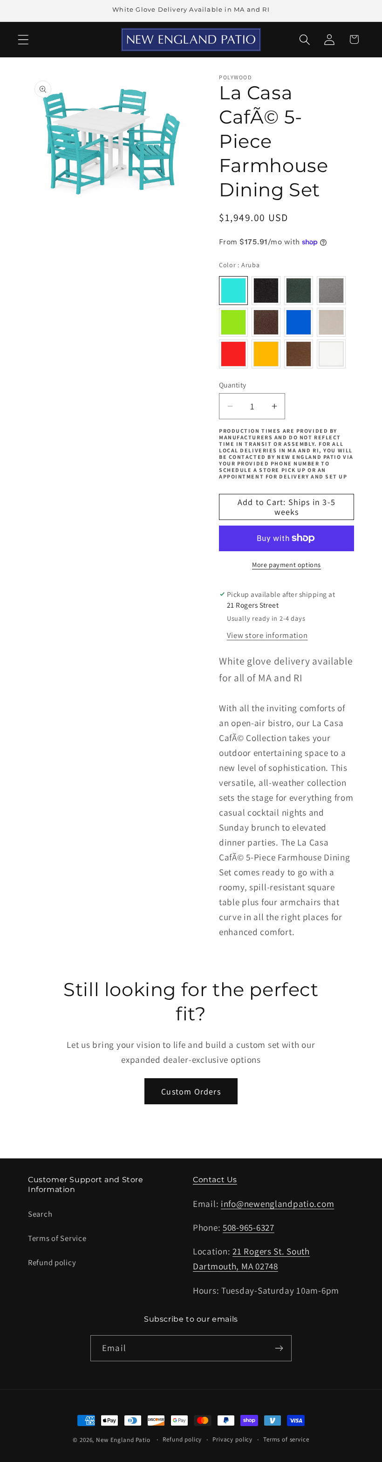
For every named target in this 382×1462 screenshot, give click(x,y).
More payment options (286, 564)
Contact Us (215, 1179)
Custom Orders (191, 1091)
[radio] (233, 290)
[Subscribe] (278, 1348)
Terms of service (286, 1439)
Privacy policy (232, 1439)
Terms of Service (57, 1238)
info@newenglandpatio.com (277, 1204)
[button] (23, 39)
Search (40, 1214)
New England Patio (123, 1440)
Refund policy (52, 1262)
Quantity (232, 384)
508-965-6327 (248, 1227)
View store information (267, 635)
